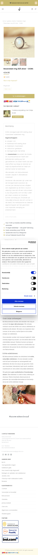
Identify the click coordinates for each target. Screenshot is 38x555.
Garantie (4, 499)
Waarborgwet (6, 514)
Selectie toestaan (19, 306)
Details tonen (28, 296)
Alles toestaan (19, 301)
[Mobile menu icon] (3, 9)
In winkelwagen (20, 96)
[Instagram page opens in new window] (11, 454)
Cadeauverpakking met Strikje (22, 110)
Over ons (5, 506)
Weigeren (19, 311)
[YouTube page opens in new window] (6, 454)
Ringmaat (7, 86)
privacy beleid (6, 503)
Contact (4, 488)
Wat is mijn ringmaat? (10, 80)
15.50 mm (8, 89)
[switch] (33, 278)
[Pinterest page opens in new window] (8, 454)
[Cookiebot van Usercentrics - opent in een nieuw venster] (28, 242)
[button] (1, 8)
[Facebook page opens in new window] (3, 454)
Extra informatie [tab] (10, 217)
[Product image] (7, 113)
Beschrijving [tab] (9, 126)
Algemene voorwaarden (9, 510)
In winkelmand (17, 117)
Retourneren (6, 496)
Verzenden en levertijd (9, 492)
